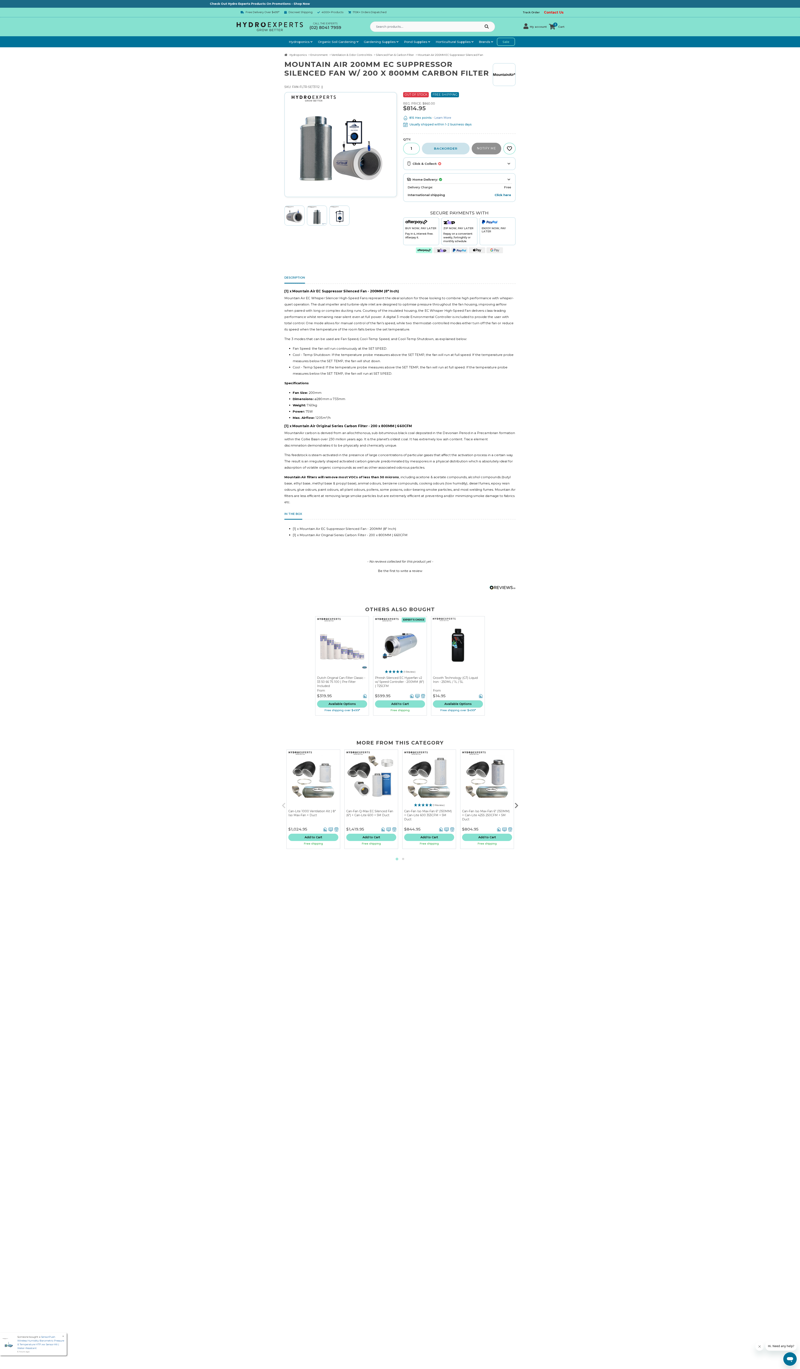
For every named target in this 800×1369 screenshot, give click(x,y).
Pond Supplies (416, 42)
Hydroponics (299, 42)
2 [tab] (403, 859)
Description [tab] (294, 277)
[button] (535, 27)
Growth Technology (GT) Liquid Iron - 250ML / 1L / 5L (455, 680)
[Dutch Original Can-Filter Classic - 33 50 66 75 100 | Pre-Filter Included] (342, 646)
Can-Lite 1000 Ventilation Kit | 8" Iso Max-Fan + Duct (312, 813)
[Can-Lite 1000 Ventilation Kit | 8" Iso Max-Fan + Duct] (313, 779)
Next (516, 804)
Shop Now (189, 4)
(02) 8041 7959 (325, 27)
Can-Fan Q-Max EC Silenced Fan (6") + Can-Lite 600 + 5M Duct (369, 813)
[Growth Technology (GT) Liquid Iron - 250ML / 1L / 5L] (458, 646)
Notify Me (486, 148)
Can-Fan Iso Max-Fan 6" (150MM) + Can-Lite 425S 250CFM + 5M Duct (486, 815)
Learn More (442, 118)
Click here (503, 195)
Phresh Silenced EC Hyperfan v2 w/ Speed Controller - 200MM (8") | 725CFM (399, 682)
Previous (283, 804)
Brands (485, 42)
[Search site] (487, 26)
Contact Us (554, 12)
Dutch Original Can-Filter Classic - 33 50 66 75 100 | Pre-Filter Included (341, 682)
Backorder (446, 148)
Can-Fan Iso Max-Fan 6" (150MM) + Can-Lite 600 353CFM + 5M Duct (428, 815)
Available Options (342, 704)
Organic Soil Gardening (337, 42)
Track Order (531, 12)
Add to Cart (400, 704)
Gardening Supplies (380, 42)
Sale (505, 42)
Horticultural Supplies (453, 42)
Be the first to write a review (400, 571)
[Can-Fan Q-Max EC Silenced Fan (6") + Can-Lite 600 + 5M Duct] (371, 779)
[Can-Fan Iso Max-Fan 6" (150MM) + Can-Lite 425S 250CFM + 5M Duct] (487, 779)
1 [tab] (397, 859)
